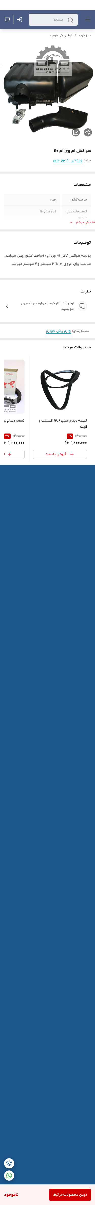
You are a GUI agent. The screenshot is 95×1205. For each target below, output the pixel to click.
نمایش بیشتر (85, 222)
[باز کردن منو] (87, 20)
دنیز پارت (85, 36)
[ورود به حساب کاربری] (20, 19)
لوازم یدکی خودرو (61, 36)
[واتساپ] (9, 1175)
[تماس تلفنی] (9, 1163)
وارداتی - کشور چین (67, 160)
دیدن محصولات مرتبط (70, 1194)
